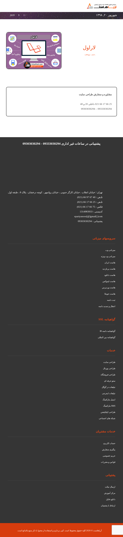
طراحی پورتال (109, 368)
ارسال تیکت (110, 487)
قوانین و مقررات (108, 462)
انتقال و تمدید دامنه (106, 306)
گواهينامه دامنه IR (107, 331)
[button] (10, 8)
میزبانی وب (110, 250)
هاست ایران (110, 262)
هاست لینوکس (108, 281)
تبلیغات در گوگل (108, 387)
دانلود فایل (110, 499)
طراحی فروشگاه (108, 374)
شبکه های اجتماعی (107, 418)
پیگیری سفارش (108, 449)
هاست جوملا (109, 294)
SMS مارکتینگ (109, 406)
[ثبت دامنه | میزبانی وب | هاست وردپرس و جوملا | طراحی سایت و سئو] (101, 6)
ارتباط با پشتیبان (108, 505)
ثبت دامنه (111, 300)
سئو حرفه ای (109, 381)
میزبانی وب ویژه (108, 256)
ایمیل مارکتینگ (108, 399)
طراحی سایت (109, 362)
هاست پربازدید (108, 269)
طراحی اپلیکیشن (108, 412)
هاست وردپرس (108, 287)
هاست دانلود (109, 275)
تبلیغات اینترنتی (108, 393)
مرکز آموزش (109, 493)
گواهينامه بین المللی (106, 337)
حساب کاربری (109, 443)
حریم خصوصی (109, 456)
